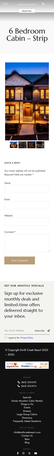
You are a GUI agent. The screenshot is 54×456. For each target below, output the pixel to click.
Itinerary (27, 411)
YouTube (35, 453)
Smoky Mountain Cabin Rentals (27, 401)
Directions (27, 418)
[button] (27, 11)
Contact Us (27, 435)
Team (27, 439)
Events (27, 407)
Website (8, 215)
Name (7, 183)
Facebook (18, 453)
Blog (27, 442)
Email (7, 199)
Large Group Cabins (27, 414)
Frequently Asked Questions (27, 421)
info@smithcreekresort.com (27, 432)
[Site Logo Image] (27, 5)
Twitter (29, 453)
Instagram (23, 453)
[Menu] (5, 4)
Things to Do (27, 404)
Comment (10, 232)
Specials (27, 397)
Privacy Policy (27, 337)
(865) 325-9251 (28, 382)
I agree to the (20, 337)
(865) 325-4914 (28, 386)
